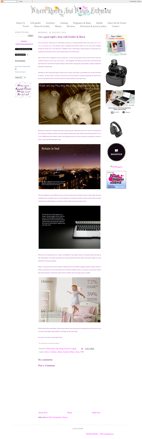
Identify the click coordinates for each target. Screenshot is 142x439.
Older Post (96, 412)
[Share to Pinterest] (93, 349)
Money (58, 26)
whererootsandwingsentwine (24, 44)
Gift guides (35, 23)
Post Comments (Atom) (58, 417)
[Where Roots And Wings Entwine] (16, 69)
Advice (46, 352)
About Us (20, 23)
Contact (115, 26)
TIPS (82, 352)
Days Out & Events (117, 23)
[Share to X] (90, 349)
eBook (59, 352)
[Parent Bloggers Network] (116, 187)
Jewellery (50, 23)
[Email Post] (81, 349)
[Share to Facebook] (91, 349)
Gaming (64, 23)
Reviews (71, 26)
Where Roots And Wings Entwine (58, 349)
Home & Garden (42, 26)
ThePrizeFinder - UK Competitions (100, 434)
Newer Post (43, 412)
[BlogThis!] (88, 349)
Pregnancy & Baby (82, 23)
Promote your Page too (20, 72)
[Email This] (86, 349)
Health (99, 23)
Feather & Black (69, 352)
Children (53, 352)
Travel (26, 26)
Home (69, 412)
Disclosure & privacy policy (93, 26)
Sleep (77, 352)
